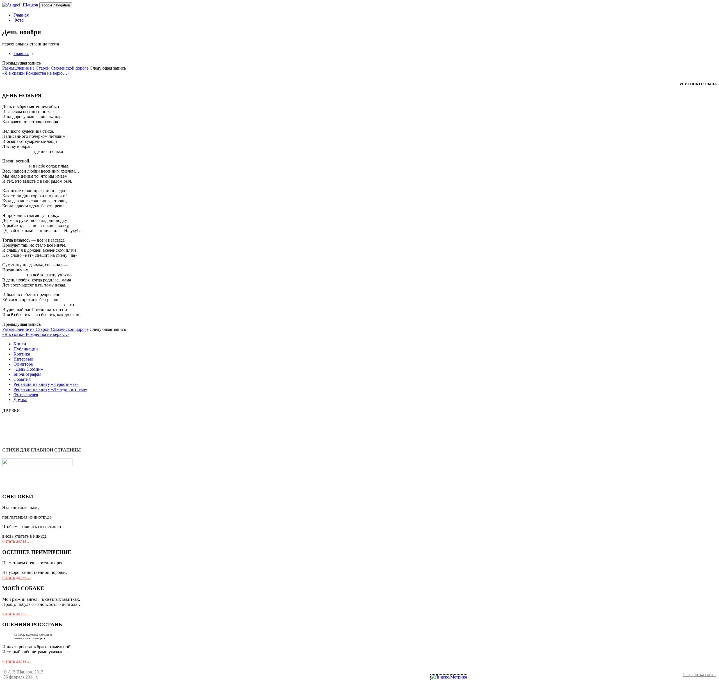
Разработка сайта (699, 674)
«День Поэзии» (28, 369)
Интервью (23, 359)
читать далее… (16, 541)
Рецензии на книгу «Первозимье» (46, 384)
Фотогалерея (25, 394)
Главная (21, 15)
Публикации (25, 349)
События (22, 379)
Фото (18, 20)
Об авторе (23, 364)
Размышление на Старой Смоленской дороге (45, 68)
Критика (21, 354)
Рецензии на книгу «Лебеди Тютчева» (50, 389)
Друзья (20, 399)
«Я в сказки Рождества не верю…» (35, 73)
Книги (19, 344)
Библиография (27, 374)
